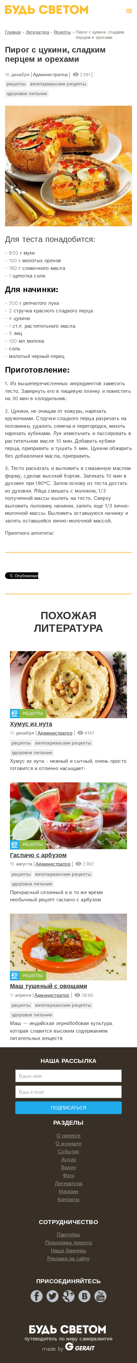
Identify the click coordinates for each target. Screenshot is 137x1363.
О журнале (68, 1144)
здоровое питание (27, 93)
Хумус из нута (31, 723)
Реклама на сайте (68, 1259)
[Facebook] (37, 1296)
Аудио (68, 1160)
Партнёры (68, 1235)
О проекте (69, 1136)
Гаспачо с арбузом (38, 855)
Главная (13, 32)
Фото (68, 1176)
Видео (68, 1168)
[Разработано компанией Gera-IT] (80, 1349)
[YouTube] (100, 1296)
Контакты (69, 1199)
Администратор (55, 733)
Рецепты (62, 32)
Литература (37, 32)
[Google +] (68, 1296)
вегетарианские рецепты (58, 83)
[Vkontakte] (84, 1296)
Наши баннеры (68, 1251)
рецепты (16, 83)
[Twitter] (53, 1296)
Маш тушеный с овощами (48, 985)
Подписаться (68, 1107)
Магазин (68, 1191)
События (68, 1152)
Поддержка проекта (68, 1243)
